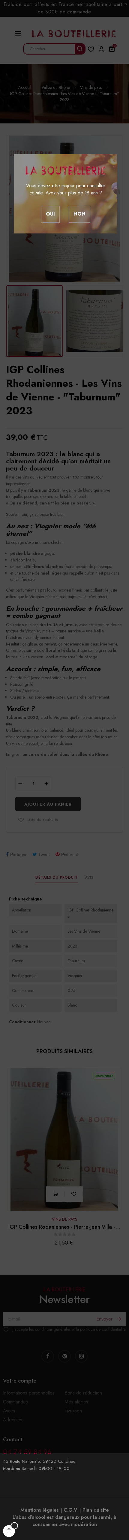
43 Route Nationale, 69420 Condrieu (39, 1461)
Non (80, 214)
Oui (50, 214)
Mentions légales (39, 1510)
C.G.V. (71, 1510)
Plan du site (95, 1510)
